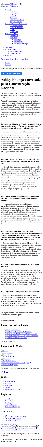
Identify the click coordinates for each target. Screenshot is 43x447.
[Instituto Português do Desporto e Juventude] (21, 336)
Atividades (9, 399)
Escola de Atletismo (16, 28)
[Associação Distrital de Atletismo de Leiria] (21, 334)
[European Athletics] (12, 330)
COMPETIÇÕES (11, 34)
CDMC (12, 30)
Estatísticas (13, 38)
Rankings (17, 40)
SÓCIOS (8, 47)
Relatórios (13, 18)
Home (7, 63)
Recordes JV (18, 42)
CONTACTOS (10, 55)
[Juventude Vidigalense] (9, 365)
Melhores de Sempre (21, 44)
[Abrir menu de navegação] (20, 4)
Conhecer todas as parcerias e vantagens (15, 363)
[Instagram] (5, 372)
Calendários (14, 36)
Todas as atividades (16, 26)
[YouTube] (7, 372)
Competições (9, 401)
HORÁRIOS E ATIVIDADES (16, 24)
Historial (13, 16)
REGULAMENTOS (12, 49)
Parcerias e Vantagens (12, 407)
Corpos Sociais (15, 14)
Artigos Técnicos (16, 22)
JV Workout (14, 32)
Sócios (7, 387)
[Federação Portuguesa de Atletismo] (18, 332)
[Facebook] (2, 372)
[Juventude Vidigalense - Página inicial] (10, 4)
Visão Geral (14, 12)
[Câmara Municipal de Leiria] (16, 338)
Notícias (8, 65)
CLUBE (8, 10)
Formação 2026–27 (16, 51)
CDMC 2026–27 (16, 53)
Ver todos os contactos (9, 424)
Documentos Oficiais (17, 20)
